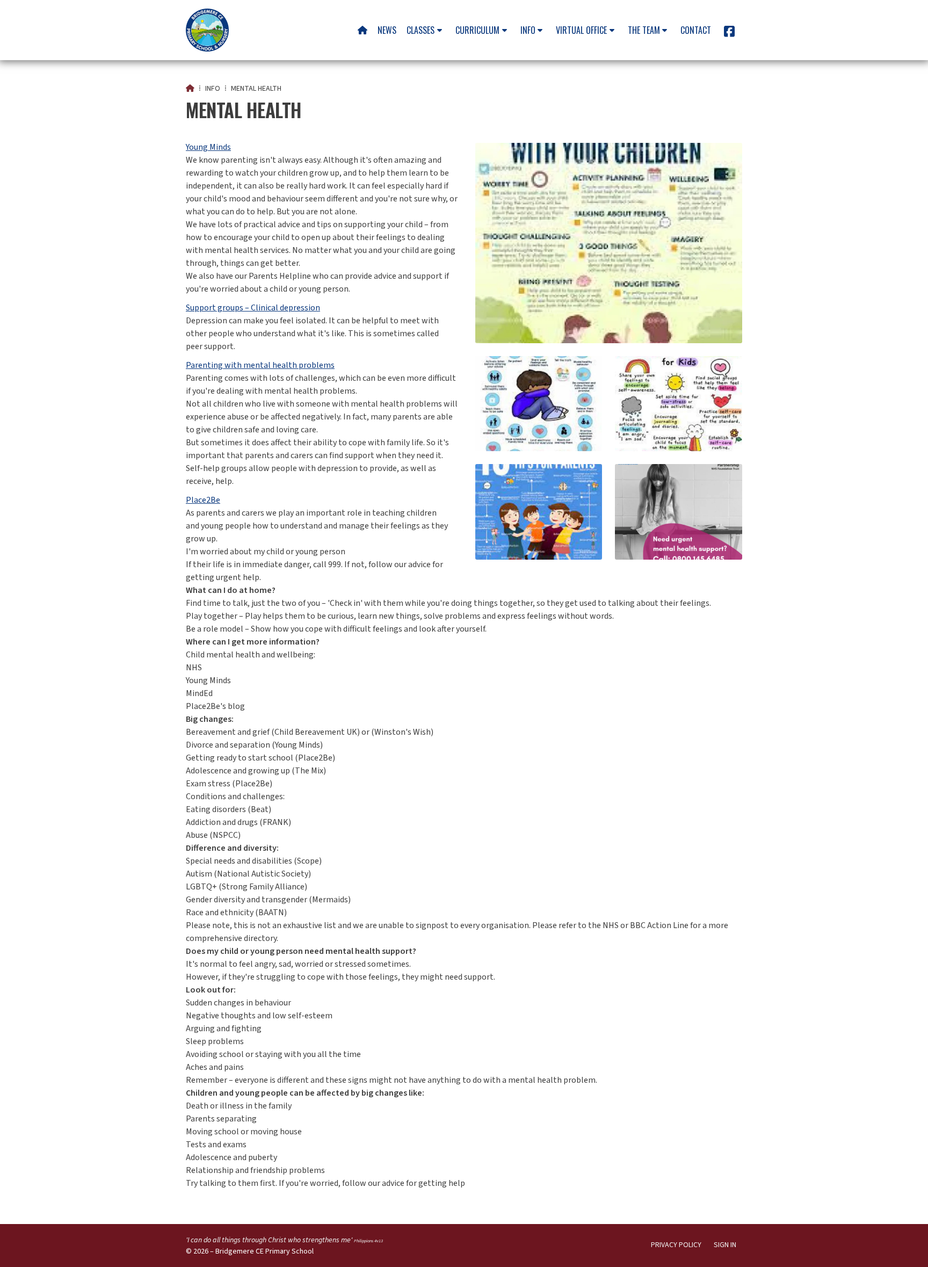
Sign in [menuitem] (725, 1245)
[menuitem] (362, 30)
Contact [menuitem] (695, 30)
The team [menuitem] (644, 30)
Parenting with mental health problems (260, 365)
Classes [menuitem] (420, 30)
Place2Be (203, 500)
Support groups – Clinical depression (253, 308)
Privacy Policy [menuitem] (676, 1245)
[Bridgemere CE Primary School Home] (207, 30)
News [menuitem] (387, 30)
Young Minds (208, 147)
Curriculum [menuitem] (477, 30)
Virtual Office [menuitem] (581, 30)
